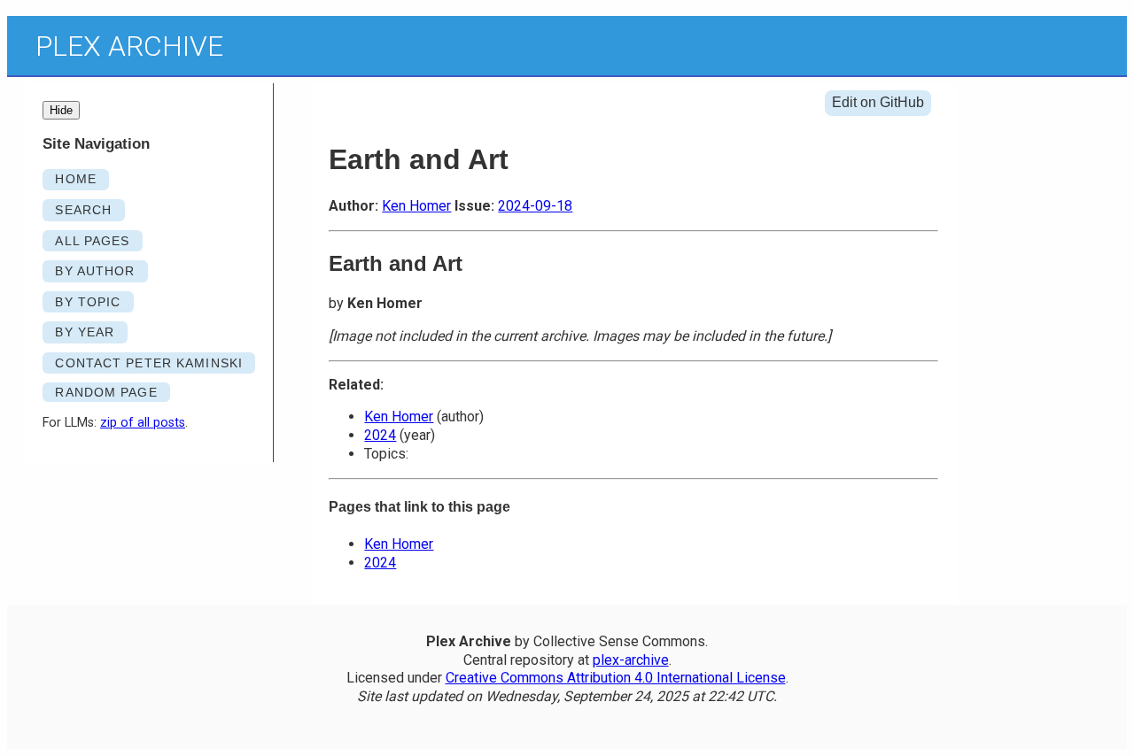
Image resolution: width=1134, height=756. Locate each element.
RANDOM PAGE (106, 392)
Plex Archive (129, 46)
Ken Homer (416, 205)
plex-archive (631, 660)
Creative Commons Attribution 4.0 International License (616, 677)
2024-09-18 (535, 205)
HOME (75, 179)
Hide (61, 110)
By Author (95, 271)
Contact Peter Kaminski (149, 363)
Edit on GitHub (878, 102)
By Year (84, 332)
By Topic (87, 302)
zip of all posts (142, 422)
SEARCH (83, 210)
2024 (380, 435)
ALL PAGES (92, 241)
